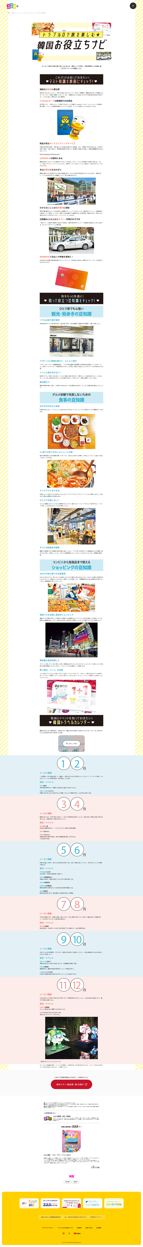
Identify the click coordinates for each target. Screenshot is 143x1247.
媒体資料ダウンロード (96, 1217)
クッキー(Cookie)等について (65, 1227)
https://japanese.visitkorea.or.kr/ (50, 154)
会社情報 (98, 1227)
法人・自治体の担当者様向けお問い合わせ (76, 1217)
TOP (9, 13)
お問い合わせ (88, 1227)
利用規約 (79, 1227)
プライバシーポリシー (48, 1227)
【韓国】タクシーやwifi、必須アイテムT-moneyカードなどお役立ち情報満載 (28, 13)
